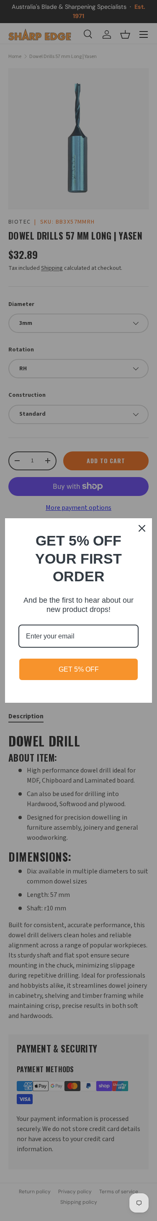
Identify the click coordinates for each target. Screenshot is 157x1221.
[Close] (142, 528)
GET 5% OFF (79, 669)
